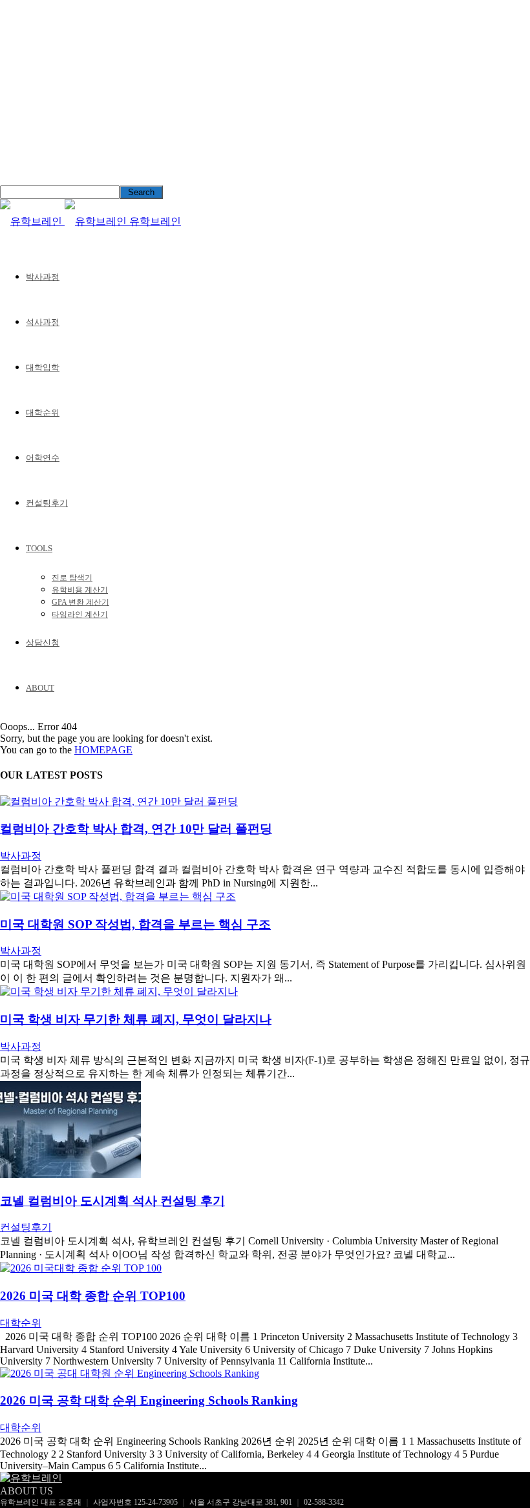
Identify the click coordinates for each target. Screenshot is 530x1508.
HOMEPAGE (103, 749)
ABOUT (40, 688)
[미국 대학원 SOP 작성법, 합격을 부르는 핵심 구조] (118, 896)
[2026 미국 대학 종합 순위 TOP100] (81, 1267)
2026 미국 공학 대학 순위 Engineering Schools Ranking (149, 1400)
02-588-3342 (324, 1502)
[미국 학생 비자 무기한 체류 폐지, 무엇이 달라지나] (119, 991)
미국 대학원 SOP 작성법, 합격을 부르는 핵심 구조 (135, 924)
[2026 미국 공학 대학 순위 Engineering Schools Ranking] (129, 1373)
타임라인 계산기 (80, 614)
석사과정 (42, 322)
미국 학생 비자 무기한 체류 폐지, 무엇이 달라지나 (135, 1019)
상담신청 (42, 642)
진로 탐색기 (72, 577)
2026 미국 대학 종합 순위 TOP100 (93, 1296)
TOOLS (39, 548)
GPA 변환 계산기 (80, 602)
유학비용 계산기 (80, 589)
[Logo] (32, 221)
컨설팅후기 (47, 503)
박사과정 (42, 277)
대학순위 (42, 412)
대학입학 (42, 367)
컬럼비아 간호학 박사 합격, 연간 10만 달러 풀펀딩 (136, 828)
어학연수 (42, 458)
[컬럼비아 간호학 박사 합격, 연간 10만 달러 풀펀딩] (119, 801)
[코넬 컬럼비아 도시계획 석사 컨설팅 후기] (70, 1174)
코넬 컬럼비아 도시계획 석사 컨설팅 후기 (112, 1201)
